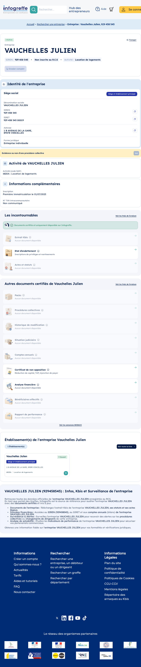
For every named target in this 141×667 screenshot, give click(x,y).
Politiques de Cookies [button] (119, 578)
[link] (37, 465)
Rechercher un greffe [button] (65, 572)
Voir (136, 153)
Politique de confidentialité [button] (114, 570)
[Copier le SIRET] (135, 119)
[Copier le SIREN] (135, 111)
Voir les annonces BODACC (70, 425)
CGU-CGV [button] (111, 583)
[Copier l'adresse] (135, 130)
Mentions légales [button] (116, 589)
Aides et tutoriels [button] (25, 581)
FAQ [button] (17, 586)
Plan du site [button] (112, 563)
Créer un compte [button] (26, 559)
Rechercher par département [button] (61, 580)
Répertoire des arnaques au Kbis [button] (116, 597)
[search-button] (33, 9)
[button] (79, 9)
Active (9, 40)
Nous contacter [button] (24, 592)
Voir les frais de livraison (126, 216)
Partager (132, 40)
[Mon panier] (111, 9)
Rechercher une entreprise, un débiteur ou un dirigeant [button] (66, 563)
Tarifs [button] (17, 575)
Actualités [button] (21, 570)
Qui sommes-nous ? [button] (27, 564)
